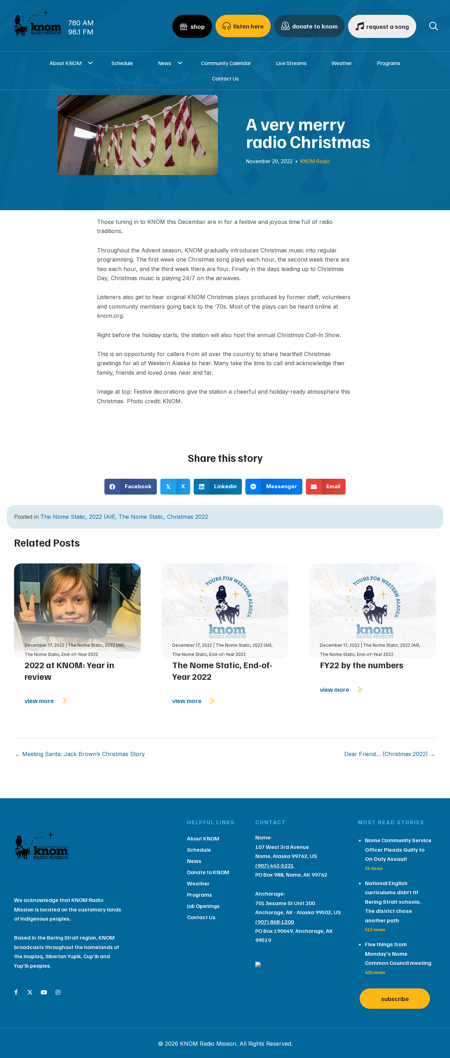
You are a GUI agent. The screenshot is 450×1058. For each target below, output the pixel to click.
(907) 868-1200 (274, 921)
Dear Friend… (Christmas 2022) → (389, 754)
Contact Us (225, 78)
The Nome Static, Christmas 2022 (163, 516)
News (164, 62)
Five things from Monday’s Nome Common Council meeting (398, 953)
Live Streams (291, 62)
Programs (388, 62)
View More (40, 700)
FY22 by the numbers (361, 664)
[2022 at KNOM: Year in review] (77, 610)
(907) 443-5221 (274, 865)
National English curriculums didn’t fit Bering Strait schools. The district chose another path (393, 901)
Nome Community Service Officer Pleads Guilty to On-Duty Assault (398, 849)
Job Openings (203, 905)
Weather (342, 62)
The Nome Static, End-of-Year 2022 (61, 654)
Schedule (122, 62)
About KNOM (66, 62)
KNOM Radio (315, 161)
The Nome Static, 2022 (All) (77, 516)
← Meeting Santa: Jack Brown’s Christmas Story (80, 754)
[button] (90, 63)
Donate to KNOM (208, 872)
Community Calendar (226, 62)
